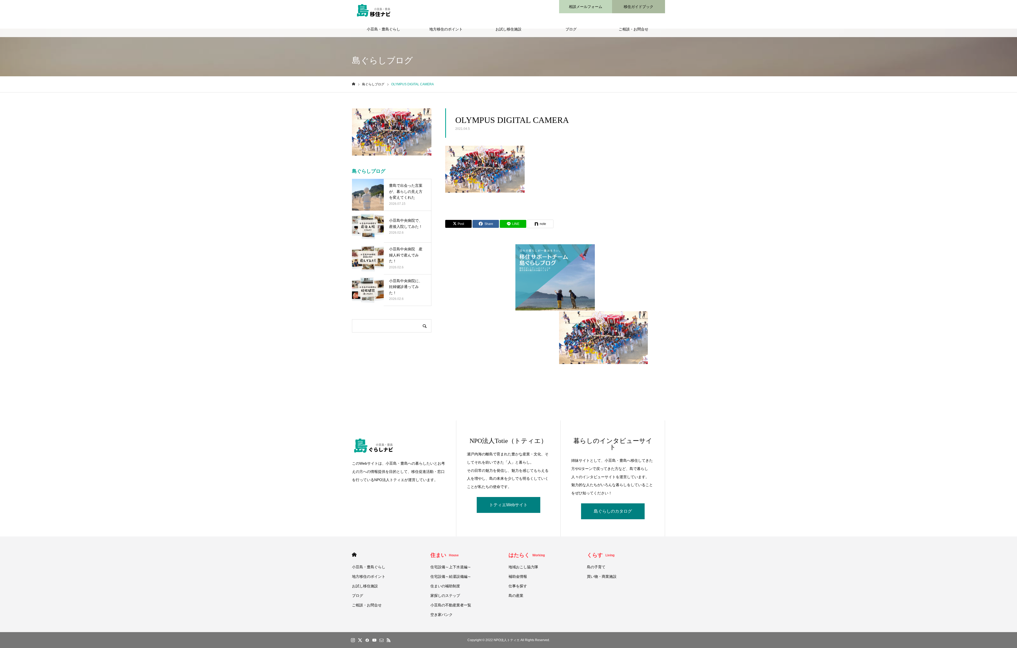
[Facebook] (367, 640)
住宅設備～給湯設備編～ (450, 576)
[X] (360, 640)
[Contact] (381, 640)
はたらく (526, 555)
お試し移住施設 (508, 29)
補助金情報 (517, 576)
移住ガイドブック (638, 7)
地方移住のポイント (446, 29)
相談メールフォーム (585, 7)
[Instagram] (352, 640)
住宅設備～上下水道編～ (450, 567)
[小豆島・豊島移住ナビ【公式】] (373, 11)
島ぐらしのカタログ (613, 511)
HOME (354, 554)
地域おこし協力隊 (523, 567)
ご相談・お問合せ (633, 29)
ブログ (571, 29)
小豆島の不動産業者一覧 (450, 605)
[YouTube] (374, 640)
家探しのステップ (445, 595)
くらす (600, 555)
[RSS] (388, 640)
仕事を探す (517, 586)
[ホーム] (353, 84)
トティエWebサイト (508, 505)
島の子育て (596, 567)
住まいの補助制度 (445, 586)
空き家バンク (441, 615)
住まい (444, 555)
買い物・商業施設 (602, 576)
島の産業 (515, 595)
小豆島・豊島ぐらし (383, 29)
